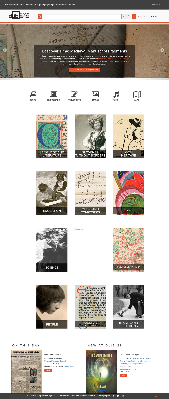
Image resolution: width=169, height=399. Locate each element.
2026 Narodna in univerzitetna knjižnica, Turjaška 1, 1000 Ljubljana (82, 396)
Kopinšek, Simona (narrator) (131, 364)
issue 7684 (69, 366)
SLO (140, 17)
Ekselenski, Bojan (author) (141, 358)
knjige (129, 366)
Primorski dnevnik (58, 361)
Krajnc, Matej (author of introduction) (135, 361)
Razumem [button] (156, 5)
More (48, 370)
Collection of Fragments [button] (84, 70)
